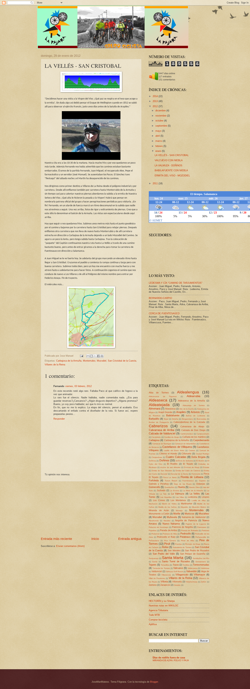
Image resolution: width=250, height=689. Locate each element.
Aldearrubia (193, 396)
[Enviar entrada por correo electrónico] (81, 355)
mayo (158, 130)
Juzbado (161, 490)
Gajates (202, 481)
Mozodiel (101, 360)
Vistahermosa (191, 582)
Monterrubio (89, 360)
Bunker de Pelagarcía (159, 422)
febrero (159, 146)
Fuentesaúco (188, 481)
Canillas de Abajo (171, 437)
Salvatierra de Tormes (182, 547)
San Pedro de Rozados (197, 550)
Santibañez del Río (201, 558)
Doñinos (164, 460)
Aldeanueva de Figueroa (163, 396)
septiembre (161, 125)
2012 (155, 106)
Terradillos (165, 565)
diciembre (160, 110)
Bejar (166, 419)
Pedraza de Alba (170, 534)
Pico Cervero (170, 541)
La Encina (174, 491)
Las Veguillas (166, 497)
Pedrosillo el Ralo (166, 537)
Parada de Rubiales (189, 530)
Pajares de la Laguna (196, 524)
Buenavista (201, 419)
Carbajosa (154, 440)
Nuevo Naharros (171, 523)
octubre (159, 120)
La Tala (163, 494)
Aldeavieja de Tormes (194, 405)
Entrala (206, 467)
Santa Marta (172, 557)
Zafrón (203, 582)
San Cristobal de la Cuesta (122, 360)
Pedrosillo (185, 533)
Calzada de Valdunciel (162, 433)
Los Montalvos (178, 500)
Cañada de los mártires (194, 437)
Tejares (152, 564)
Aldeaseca (158, 400)
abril (158, 135)
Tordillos (186, 565)
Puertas (178, 544)
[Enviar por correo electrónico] (88, 356)
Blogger (154, 681)
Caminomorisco (186, 434)
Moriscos (189, 513)
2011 (155, 183)
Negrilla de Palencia (186, 520)
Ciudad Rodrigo (202, 454)
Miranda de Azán (159, 510)
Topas (176, 565)
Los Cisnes (159, 500)
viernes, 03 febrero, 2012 (78, 386)
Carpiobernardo (201, 440)
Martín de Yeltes (169, 504)
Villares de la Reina (55, 364)
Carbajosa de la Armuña (68, 360)
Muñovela (172, 517)
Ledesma (192, 497)
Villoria (164, 581)
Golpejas (200, 484)
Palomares (201, 527)
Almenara (154, 408)
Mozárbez (204, 513)
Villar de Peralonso (157, 578)
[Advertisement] (91, 509)
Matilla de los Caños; (167, 507)
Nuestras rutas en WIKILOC (163, 605)
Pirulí (167, 543)
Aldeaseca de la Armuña (191, 401)
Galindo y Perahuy (159, 484)
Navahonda (154, 521)
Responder (59, 418)
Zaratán (177, 585)
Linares (205, 497)
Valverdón (191, 571)
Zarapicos (165, 585)
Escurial (164, 474)
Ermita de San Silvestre (162, 471)
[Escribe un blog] (91, 356)
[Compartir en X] (95, 356)
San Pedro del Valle (164, 553)
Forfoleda (154, 480)
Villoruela (177, 582)
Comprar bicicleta (158, 619)
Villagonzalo (182, 574)
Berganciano (187, 419)
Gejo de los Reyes (182, 484)
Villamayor (199, 574)
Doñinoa (152, 461)
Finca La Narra (170, 477)
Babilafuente (172, 415)
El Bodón (200, 461)
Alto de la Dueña (186, 409)
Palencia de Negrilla (182, 527)
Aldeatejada (159, 405)
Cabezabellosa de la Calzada (189, 422)
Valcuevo (178, 568)
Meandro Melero (199, 507)
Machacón (153, 504)
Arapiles (181, 412)
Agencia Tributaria (158, 610)
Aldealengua (188, 392)
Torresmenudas (201, 564)
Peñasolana (154, 541)
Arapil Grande (165, 412)
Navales (167, 521)
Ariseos (195, 412)
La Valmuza (177, 493)
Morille (176, 513)
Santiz (154, 562)
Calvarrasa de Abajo (192, 426)
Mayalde (184, 507)
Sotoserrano (200, 562)
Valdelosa (205, 568)
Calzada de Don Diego (193, 430)
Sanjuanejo (153, 558)
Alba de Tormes (159, 393)
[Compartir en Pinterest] (102, 356)
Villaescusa (166, 575)
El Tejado (188, 464)
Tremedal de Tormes (161, 568)
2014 (155, 96)
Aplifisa (153, 624)
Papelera (152, 530)
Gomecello (154, 487)
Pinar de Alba (187, 541)
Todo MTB (154, 615)
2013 (155, 101)
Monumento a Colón (159, 514)
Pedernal (155, 534)
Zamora (152, 585)
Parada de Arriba (168, 530)
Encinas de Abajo (191, 467)
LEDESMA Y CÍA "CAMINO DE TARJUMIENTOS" (175, 282)
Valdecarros (192, 568)
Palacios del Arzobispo (158, 527)
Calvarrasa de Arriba (161, 429)
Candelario (156, 437)
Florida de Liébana (192, 477)
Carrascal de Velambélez (185, 444)
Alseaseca (170, 409)
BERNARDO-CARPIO (160, 298)
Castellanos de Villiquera (177, 446)
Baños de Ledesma (195, 416)
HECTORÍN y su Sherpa (162, 601)
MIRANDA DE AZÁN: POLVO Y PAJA (171, 660)
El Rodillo (172, 464)
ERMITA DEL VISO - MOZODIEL (172, 175)
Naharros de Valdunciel (194, 517)
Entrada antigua (129, 539)
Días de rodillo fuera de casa (169, 657)
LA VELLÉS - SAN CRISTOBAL (172, 155)
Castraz (192, 450)
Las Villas (180, 497)
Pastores (205, 530)
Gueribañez (169, 487)
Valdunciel (157, 571)
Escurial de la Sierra (179, 474)
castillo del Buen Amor (174, 450)
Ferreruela (196, 474)
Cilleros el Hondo (168, 454)
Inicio (95, 539)
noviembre (161, 115)
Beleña (175, 419)
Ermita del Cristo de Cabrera (188, 471)
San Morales (174, 550)
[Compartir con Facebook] (98, 356)
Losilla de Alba (199, 500)
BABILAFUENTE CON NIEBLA (171, 170)
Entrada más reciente (56, 539)
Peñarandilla (200, 537)
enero (158, 151)
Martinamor (186, 504)
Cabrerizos (158, 426)
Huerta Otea (194, 487)
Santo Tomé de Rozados (176, 561)
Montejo (179, 511)
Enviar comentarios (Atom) (70, 546)
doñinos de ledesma (184, 461)
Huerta (181, 487)
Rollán (165, 547)
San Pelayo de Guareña (193, 554)
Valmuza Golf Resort (174, 572)
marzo (159, 141)
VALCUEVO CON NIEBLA (169, 160)
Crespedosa (157, 457)
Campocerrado (203, 434)
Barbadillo (154, 418)
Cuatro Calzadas (176, 456)
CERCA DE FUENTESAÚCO (164, 313)
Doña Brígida (198, 457)
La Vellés (195, 493)
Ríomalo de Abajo (192, 544)
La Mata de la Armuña (193, 491)
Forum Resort (171, 481)
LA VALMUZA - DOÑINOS (168, 165)
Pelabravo (185, 537)
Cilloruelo (186, 454)
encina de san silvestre (170, 467)
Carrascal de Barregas (161, 444)
